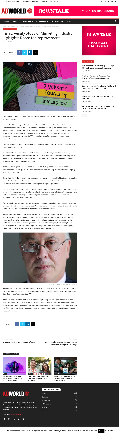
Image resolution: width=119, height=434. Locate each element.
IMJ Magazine (57, 21)
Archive (44, 407)
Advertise (44, 2)
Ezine (69, 21)
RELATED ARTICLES (11, 354)
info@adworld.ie (16, 415)
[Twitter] (115, 1)
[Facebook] (101, 1)
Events (44, 411)
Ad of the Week (58, 374)
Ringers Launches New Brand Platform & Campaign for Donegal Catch (64, 378)
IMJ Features (11, 26)
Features (27, 21)
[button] (115, 21)
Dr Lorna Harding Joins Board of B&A (19, 342)
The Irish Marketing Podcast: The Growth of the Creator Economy (39, 378)
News (15, 21)
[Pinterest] (112, 1)
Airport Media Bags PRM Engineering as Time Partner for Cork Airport (98, 107)
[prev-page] (73, 354)
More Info (109, 431)
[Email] (35, 52)
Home (6, 21)
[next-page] (76, 354)
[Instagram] (105, 1)
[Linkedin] (108, 1)
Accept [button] (101, 431)
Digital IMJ (54, 2)
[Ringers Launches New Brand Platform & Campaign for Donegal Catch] (65, 366)
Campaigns (41, 21)
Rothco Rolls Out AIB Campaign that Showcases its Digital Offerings (61, 343)
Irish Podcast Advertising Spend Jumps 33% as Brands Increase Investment (13, 378)
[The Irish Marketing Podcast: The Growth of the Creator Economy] (39, 366)
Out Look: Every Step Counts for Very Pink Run (97, 97)
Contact (26, 2)
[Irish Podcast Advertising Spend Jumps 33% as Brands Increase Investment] (14, 366)
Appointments (46, 400)
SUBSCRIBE (35, 2)
